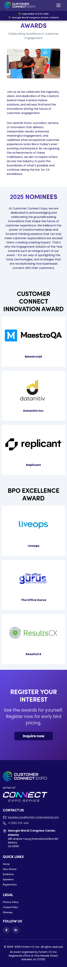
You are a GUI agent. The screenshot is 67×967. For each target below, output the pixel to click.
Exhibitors (8, 874)
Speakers (8, 879)
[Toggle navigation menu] (58, 5)
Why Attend (9, 869)
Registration (10, 884)
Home (6, 864)
